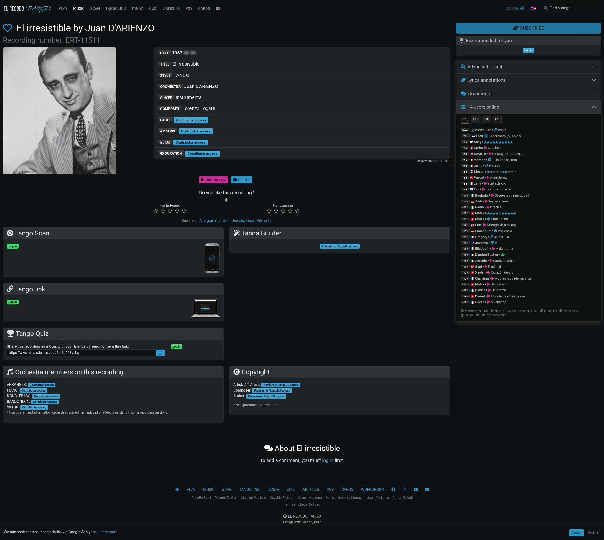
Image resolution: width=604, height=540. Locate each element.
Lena (477, 183)
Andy (477, 142)
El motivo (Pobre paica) (507, 296)
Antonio (481, 261)
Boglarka (482, 195)
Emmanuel (483, 231)
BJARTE (480, 154)
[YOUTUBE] (416, 489)
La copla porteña (497, 189)
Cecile (480, 302)
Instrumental (181, 97)
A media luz (498, 177)
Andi (478, 201)
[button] (533, 9)
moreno (479, 160)
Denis (478, 166)
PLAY (63, 8)
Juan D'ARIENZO (189, 86)
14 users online (483, 107)
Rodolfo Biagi (201, 497)
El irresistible (180, 64)
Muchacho (498, 302)
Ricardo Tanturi (226, 497)
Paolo (479, 207)
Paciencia (505, 231)
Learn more (107, 532)
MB (498, 119)
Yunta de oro (496, 183)
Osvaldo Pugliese (253, 497)
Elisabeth (482, 249)
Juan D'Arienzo (378, 497)
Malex (479, 213)
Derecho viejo (242, 220)
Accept (576, 532)
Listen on (215, 180)
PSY (189, 8)
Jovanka (481, 243)
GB (486, 119)
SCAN (95, 8)
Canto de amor (503, 261)
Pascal (479, 177)
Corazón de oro (501, 272)
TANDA (137, 8)
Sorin (478, 148)
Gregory (481, 237)
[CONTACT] (218, 8)
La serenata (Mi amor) (504, 136)
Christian (482, 278)
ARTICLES (171, 8)
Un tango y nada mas (507, 154)
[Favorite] (8, 28)
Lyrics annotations (486, 80)
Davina (480, 290)
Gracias (495, 207)
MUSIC (78, 8)
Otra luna (494, 148)
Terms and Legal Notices (302, 504)
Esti (479, 136)
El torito (494, 166)
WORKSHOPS (372, 489)
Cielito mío (501, 237)
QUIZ (153, 8)
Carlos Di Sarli (403, 497)
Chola (502, 130)
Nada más (498, 284)
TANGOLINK (115, 8)
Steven (479, 171)
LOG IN (513, 8)
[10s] (226, 200)
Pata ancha (499, 219)
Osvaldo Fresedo (282, 497)
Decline (593, 532)
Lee (478, 225)
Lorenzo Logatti (188, 108)
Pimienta (264, 220)
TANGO (174, 75)
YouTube (243, 180)
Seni (478, 266)
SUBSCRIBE (531, 28)
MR (476, 119)
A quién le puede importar (513, 278)
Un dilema (498, 290)
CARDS (204, 8)
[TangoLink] (496, 130)
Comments (479, 93)
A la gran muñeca (214, 220)
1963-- (178, 53)
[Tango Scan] (486, 136)
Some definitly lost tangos (344, 497)
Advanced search (485, 67)
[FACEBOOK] (393, 489)
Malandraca (504, 249)
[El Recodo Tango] (177, 489)
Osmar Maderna (310, 497)
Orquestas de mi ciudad (511, 195)
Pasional (494, 266)
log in (327, 460)
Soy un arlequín (499, 201)
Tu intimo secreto (504, 160)
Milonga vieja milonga (502, 225)
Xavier (480, 272)
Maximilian (482, 130)
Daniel (480, 296)
